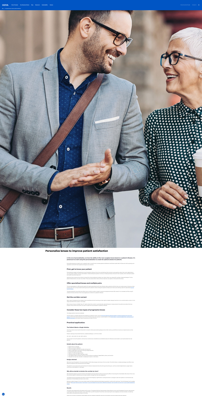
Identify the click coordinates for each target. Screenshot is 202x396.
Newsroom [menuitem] (37, 5)
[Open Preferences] (3, 394)
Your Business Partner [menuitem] (24, 5)
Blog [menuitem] (32, 5)
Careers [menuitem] (51, 5)
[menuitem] (199, 5)
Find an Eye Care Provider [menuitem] (185, 4)
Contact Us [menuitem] (194, 4)
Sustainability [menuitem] (45, 5)
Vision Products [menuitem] (14, 5)
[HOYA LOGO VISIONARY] (5, 5)
